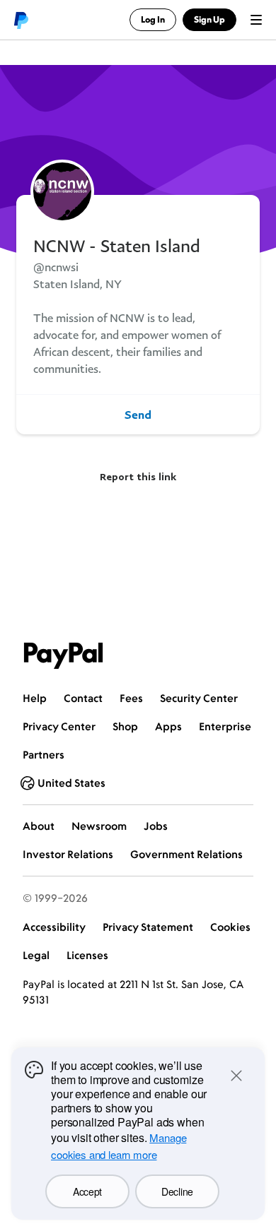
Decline (177, 1191)
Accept (87, 1191)
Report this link (138, 476)
